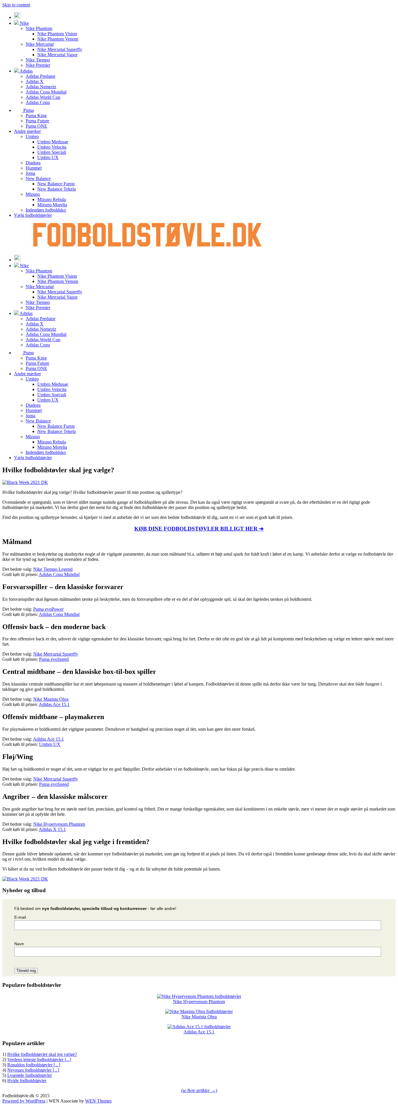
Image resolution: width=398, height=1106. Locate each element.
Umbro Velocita (51, 147)
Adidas (26, 70)
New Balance (38, 178)
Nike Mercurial (40, 44)
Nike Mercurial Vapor (57, 54)
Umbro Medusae (52, 141)
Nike (24, 23)
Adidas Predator (40, 76)
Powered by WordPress (23, 1100)
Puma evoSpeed (54, 659)
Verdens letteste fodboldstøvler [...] (39, 1059)
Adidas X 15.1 (52, 829)
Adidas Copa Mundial (46, 91)
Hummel (34, 167)
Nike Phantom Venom (57, 38)
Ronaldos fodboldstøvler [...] (33, 1064)
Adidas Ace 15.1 (54, 704)
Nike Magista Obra (50, 699)
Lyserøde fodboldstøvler (29, 1075)
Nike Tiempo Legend (53, 569)
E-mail (20, 917)
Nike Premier (38, 65)
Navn (19, 943)
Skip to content (16, 4)
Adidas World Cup (43, 97)
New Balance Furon (56, 183)
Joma (30, 173)
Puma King (36, 115)
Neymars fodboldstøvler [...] (33, 1070)
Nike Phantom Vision (57, 33)
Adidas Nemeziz (41, 86)
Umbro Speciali (51, 152)
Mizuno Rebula (51, 199)
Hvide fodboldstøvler (26, 1080)
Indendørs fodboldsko (46, 209)
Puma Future (37, 120)
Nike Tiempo (38, 59)
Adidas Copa (38, 102)
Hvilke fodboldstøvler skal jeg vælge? (42, 1054)
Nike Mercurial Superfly (59, 49)
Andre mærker (27, 131)
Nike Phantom (39, 28)
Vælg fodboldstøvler (33, 215)
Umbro (32, 136)
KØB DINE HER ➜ (199, 529)
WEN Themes (98, 1100)
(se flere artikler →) (199, 1090)
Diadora (33, 162)
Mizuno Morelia (52, 204)
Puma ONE (36, 126)
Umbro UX (48, 157)
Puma (28, 110)
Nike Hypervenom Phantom (59, 824)
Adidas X (34, 81)
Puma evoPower (48, 609)
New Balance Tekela (56, 188)
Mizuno (33, 194)
